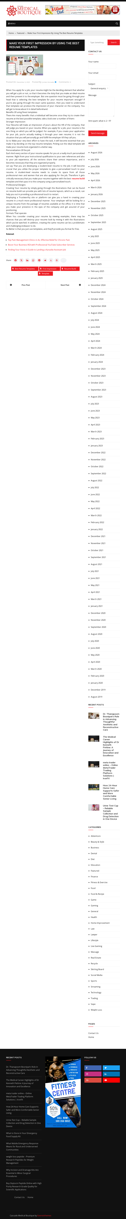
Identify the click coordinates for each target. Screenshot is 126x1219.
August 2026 (96, 152)
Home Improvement (100, 923)
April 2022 (95, 508)
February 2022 (97, 522)
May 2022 (95, 501)
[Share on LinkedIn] (27, 260)
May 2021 (95, 585)
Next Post (65, 285)
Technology (96, 992)
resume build (70, 268)
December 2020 (98, 613)
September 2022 (98, 473)
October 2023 (97, 382)
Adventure (96, 836)
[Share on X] (21, 260)
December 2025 (98, 201)
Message (92, 95)
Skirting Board (97, 969)
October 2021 (97, 550)
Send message (97, 133)
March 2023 (96, 431)
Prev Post (26, 285)
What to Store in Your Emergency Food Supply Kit (21, 1135)
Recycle (94, 963)
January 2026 (97, 194)
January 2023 (97, 445)
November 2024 (98, 292)
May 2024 (95, 334)
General (94, 911)
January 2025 (97, 278)
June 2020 (95, 648)
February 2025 (97, 271)
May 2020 (95, 655)
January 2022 (97, 529)
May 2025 (95, 250)
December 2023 (98, 368)
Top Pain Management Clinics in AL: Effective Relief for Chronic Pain (39, 240)
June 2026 (95, 166)
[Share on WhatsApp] (33, 260)
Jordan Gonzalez (48, 82)
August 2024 (96, 313)
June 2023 (95, 410)
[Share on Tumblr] (51, 260)
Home (91, 1037)
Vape (93, 1004)
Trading (94, 998)
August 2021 (96, 564)
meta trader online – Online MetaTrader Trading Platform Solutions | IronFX (110, 770)
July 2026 (95, 159)
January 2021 (97, 606)
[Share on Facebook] (15, 260)
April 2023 (95, 424)
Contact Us (93, 1033)
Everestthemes (44, 1215)
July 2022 (95, 487)
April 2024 (95, 341)
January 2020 (97, 683)
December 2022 (98, 452)
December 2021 (98, 536)
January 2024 (97, 362)
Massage (95, 952)
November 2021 (98, 543)
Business (95, 848)
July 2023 (95, 403)
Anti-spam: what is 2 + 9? (99, 120)
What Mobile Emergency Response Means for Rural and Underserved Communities (22, 1146)
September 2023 (98, 389)
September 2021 (98, 557)
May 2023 (95, 417)
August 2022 (96, 480)
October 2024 (97, 299)
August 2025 (96, 229)
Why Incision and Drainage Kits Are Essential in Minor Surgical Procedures (22, 1173)
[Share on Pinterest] (39, 260)
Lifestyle (94, 940)
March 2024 (96, 347)
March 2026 (96, 187)
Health (94, 917)
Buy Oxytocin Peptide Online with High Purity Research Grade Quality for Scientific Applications (24, 1186)
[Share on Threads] (57, 260)
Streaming (95, 987)
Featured (95, 871)
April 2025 (95, 257)
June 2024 (95, 327)
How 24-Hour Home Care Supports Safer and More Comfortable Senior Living (111, 792)
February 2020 (97, 675)
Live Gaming (96, 946)
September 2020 (98, 627)
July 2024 (95, 320)
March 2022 (96, 515)
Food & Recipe (97, 894)
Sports (94, 981)
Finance (94, 877)
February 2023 (97, 438)
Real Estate (96, 958)
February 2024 (97, 355)
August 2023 (96, 396)
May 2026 (95, 173)
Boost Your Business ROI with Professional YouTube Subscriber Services (41, 244)
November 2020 (98, 620)
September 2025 (98, 222)
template (45, 273)
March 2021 (96, 599)
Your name (93, 61)
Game (93, 900)
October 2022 (97, 466)
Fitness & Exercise (99, 882)
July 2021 (95, 571)
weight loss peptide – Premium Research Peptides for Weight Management (20, 1159)
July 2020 (95, 641)
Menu (12, 23)
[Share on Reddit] (45, 260)
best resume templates (25, 268)
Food (93, 888)
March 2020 (96, 669)
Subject (97, 87)
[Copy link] (63, 260)
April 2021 (95, 592)
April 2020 (95, 662)
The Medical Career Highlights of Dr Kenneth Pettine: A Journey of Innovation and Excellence (111, 746)
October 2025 (97, 215)
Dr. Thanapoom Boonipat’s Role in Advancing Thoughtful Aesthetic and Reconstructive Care (111, 721)
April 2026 (95, 180)
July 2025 (95, 236)
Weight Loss (96, 1010)
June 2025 (95, 243)
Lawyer (94, 935)
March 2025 (96, 264)
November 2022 (98, 459)
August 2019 (96, 696)
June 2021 (95, 578)
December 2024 (98, 285)
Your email (93, 73)
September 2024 (98, 306)
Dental (94, 853)
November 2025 (98, 208)
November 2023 (98, 375)
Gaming (94, 906)
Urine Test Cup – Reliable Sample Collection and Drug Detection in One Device (111, 812)
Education (95, 865)
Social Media (96, 975)
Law (92, 929)
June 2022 (95, 494)
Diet (93, 859)
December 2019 (98, 689)
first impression (49, 268)
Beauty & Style (97, 842)
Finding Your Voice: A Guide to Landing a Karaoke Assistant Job (37, 249)
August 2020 (96, 634)
